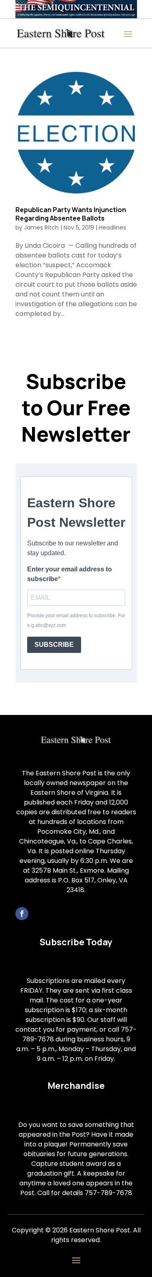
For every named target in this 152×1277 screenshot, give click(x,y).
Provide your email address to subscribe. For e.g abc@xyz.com (76, 620)
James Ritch (41, 227)
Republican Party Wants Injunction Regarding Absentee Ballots (70, 214)
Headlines (112, 227)
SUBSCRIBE (54, 644)
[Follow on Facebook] (21, 913)
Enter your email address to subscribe (69, 574)
